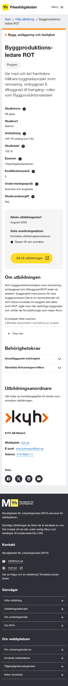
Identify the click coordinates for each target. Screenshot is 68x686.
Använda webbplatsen (17, 658)
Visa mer (17, 333)
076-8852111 (25, 454)
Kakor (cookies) (13, 675)
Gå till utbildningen (29, 258)
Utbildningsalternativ (16, 609)
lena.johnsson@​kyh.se (30, 449)
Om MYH (9, 625)
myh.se (12, 568)
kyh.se (25, 443)
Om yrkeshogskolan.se (17, 650)
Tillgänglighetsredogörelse (19, 666)
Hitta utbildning (25, 19)
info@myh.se (15, 561)
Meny (54, 7)
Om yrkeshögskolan (16, 617)
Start (8, 19)
